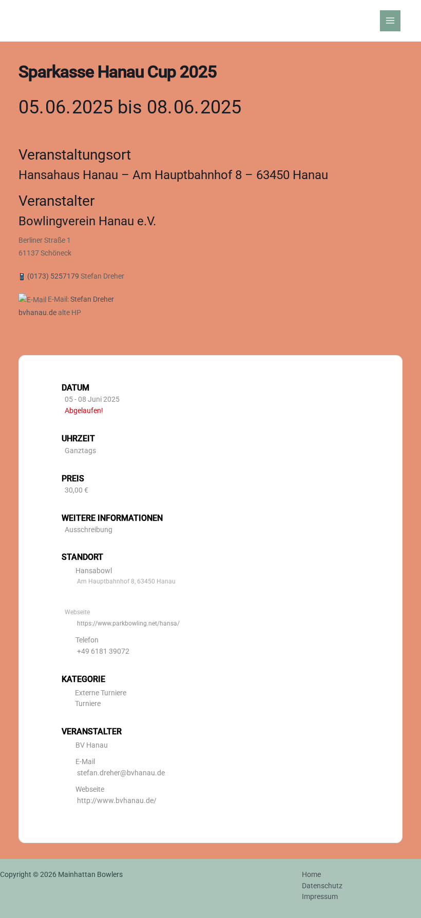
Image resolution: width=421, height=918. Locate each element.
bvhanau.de (37, 312)
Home (311, 874)
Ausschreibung (88, 529)
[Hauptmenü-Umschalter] (390, 20)
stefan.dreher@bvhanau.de (121, 773)
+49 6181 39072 (103, 651)
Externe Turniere (100, 693)
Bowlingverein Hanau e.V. (87, 221)
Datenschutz (322, 886)
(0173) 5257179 (53, 276)
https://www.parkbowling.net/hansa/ (128, 623)
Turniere (88, 703)
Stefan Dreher (92, 299)
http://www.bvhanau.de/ (117, 800)
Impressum (320, 896)
